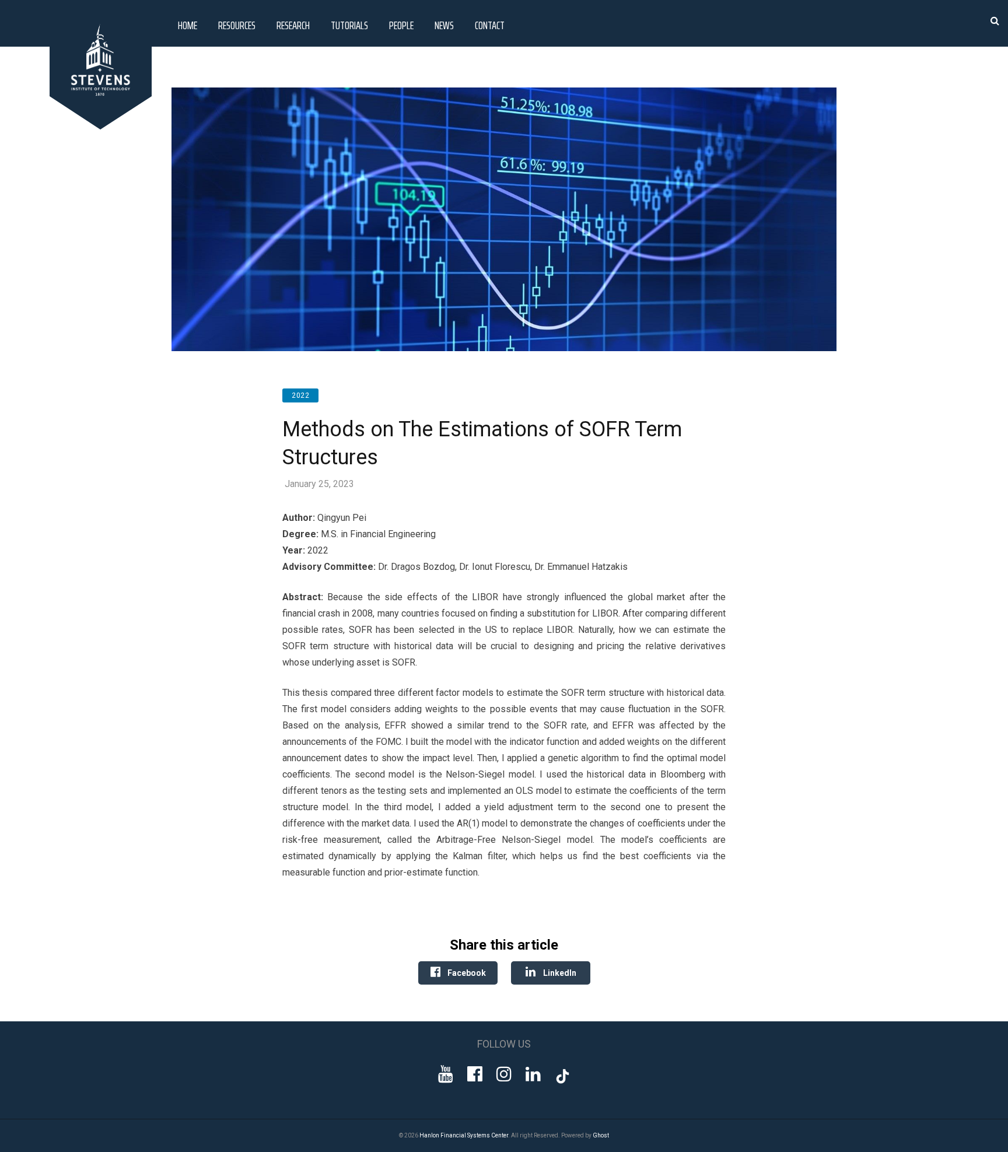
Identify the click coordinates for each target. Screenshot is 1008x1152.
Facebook (466, 973)
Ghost (601, 1135)
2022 (300, 395)
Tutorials (349, 25)
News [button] (444, 25)
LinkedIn (558, 973)
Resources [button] (237, 25)
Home (187, 25)
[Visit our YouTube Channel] (445, 1074)
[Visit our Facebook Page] (474, 1074)
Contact (490, 25)
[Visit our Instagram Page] (504, 1074)
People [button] (401, 25)
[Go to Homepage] (102, 126)
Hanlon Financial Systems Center (463, 1135)
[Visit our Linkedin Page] (533, 1074)
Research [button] (293, 25)
